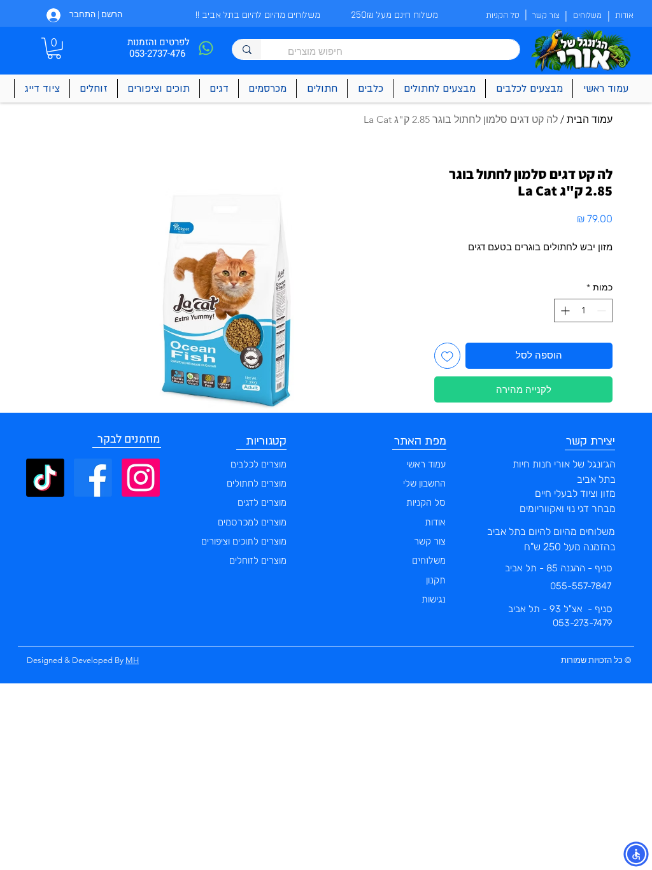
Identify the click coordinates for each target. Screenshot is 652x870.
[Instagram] (141, 478)
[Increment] (564, 310)
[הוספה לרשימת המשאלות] (447, 356)
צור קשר (430, 541)
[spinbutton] (583, 310)
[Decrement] (603, 310)
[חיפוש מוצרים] (246, 49)
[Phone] (205, 48)
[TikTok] (45, 478)
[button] (54, 48)
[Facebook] (93, 478)
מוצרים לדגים (262, 502)
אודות (435, 522)
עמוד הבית (590, 119)
